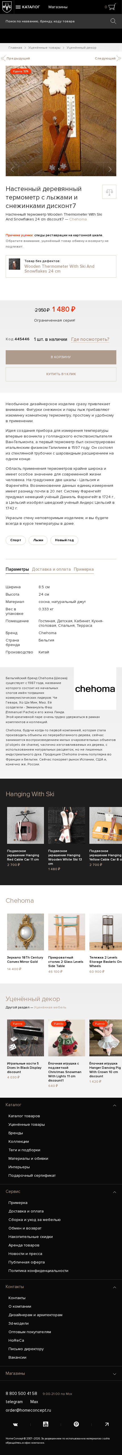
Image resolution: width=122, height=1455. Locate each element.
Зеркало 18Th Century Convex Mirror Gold (25, 959)
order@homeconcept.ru (28, 1410)
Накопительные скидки (31, 1236)
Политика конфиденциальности (38, 1270)
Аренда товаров (24, 1245)
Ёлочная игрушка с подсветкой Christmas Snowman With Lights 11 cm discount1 (64, 1067)
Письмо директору (26, 1348)
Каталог (13, 1104)
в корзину (61, 357)
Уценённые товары (44, 48)
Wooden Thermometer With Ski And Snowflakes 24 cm (59, 269)
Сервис (13, 1191)
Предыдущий (18, 58)
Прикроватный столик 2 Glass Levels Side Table (65, 961)
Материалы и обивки (28, 1158)
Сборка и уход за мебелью (35, 1219)
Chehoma (78, 219)
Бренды (16, 1133)
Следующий (105, 58)
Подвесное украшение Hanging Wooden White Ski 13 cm (65, 854)
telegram (14, 1401)
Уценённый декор (81, 48)
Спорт (15, 540)
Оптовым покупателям (30, 1331)
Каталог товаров (24, 1116)
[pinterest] (76, 1424)
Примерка (18, 1202)
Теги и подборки (24, 1150)
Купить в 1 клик (61, 374)
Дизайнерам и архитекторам (35, 1314)
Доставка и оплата (26, 1211)
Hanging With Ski (30, 794)
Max (34, 1401)
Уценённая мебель (50, 1007)
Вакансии (17, 1357)
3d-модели (19, 1323)
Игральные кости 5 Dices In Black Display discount (24, 1067)
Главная (15, 48)
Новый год (64, 540)
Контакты (15, 1286)
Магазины (58, 7)
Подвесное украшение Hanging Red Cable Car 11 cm (23, 854)
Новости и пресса (25, 1253)
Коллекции (19, 1141)
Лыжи (38, 540)
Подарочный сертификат (32, 1175)
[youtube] (46, 1424)
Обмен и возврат (25, 1228)
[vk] (15, 1424)
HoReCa (16, 1340)
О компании (20, 1306)
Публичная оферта (27, 1262)
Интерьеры (19, 1167)
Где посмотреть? (90, 339)
